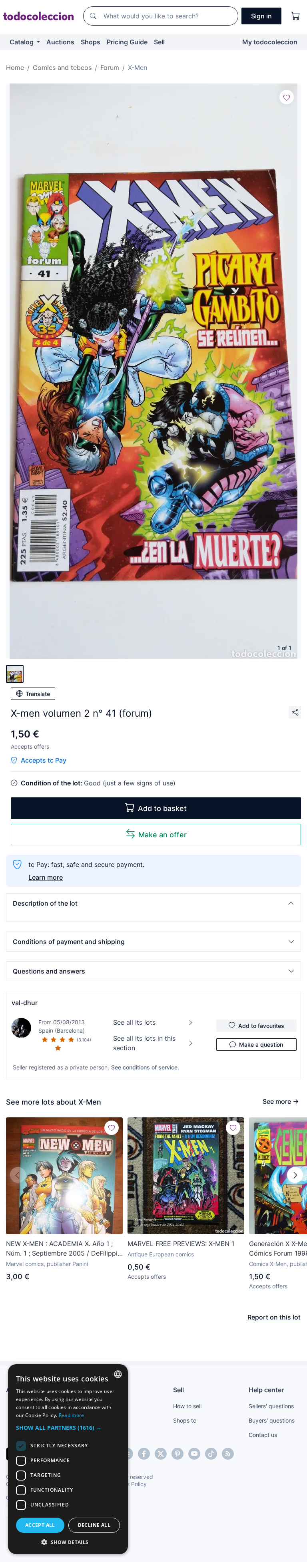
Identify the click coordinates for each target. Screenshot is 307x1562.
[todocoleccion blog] (228, 1454)
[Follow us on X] (161, 1454)
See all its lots (134, 1022)
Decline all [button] (94, 1525)
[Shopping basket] (296, 16)
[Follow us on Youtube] (194, 1454)
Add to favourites (261, 1025)
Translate (38, 693)
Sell (159, 42)
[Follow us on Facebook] (144, 1454)
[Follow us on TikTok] (211, 1454)
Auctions (60, 42)
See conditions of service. (145, 1067)
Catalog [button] (22, 42)
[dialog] (68, 1459)
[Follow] (286, 97)
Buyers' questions (272, 1420)
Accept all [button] (40, 1525)
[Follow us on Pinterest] (177, 1454)
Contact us (263, 1434)
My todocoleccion (269, 42)
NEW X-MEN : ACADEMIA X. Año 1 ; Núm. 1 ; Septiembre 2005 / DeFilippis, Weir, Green (64, 1249)
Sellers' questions (271, 1406)
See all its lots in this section (144, 1043)
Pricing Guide (127, 42)
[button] (153, 903)
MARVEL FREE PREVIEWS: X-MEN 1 (181, 1244)
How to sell (187, 1406)
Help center (266, 1390)
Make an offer (162, 835)
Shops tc (184, 1420)
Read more (71, 1415)
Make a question (261, 1044)
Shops (90, 42)
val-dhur (25, 1003)
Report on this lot (274, 1317)
